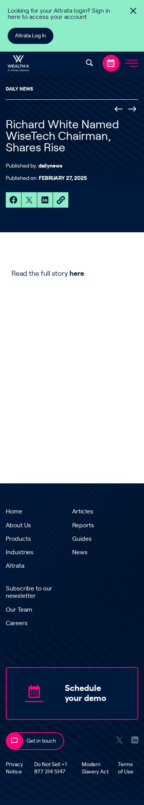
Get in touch (41, 741)
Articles (82, 511)
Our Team (19, 610)
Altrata (15, 566)
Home (14, 511)
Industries (19, 552)
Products (18, 539)
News (80, 552)
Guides (82, 539)
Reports (83, 525)
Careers (17, 623)
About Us (18, 525)
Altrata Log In (30, 36)
